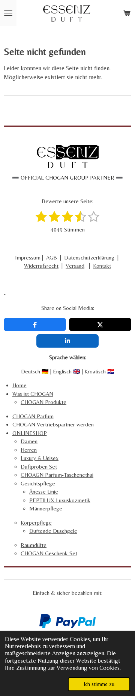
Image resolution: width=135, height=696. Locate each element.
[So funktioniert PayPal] (67, 626)
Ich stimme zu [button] (99, 684)
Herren (29, 450)
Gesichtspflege (38, 483)
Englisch (62, 371)
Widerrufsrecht (41, 265)
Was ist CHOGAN (32, 394)
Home (19, 385)
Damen (29, 441)
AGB (51, 257)
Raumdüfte (33, 545)
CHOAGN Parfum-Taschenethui (57, 475)
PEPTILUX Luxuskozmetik (59, 500)
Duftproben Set (39, 466)
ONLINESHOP (29, 433)
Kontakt (102, 265)
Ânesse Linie (43, 491)
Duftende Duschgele (53, 531)
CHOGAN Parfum (33, 416)
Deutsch (31, 371)
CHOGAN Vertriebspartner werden (53, 424)
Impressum (27, 257)
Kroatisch (95, 371)
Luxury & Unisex (39, 458)
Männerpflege (45, 508)
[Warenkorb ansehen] (126, 13)
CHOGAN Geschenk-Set (49, 553)
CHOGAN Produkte (43, 402)
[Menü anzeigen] (8, 13)
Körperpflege (36, 522)
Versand (75, 265)
